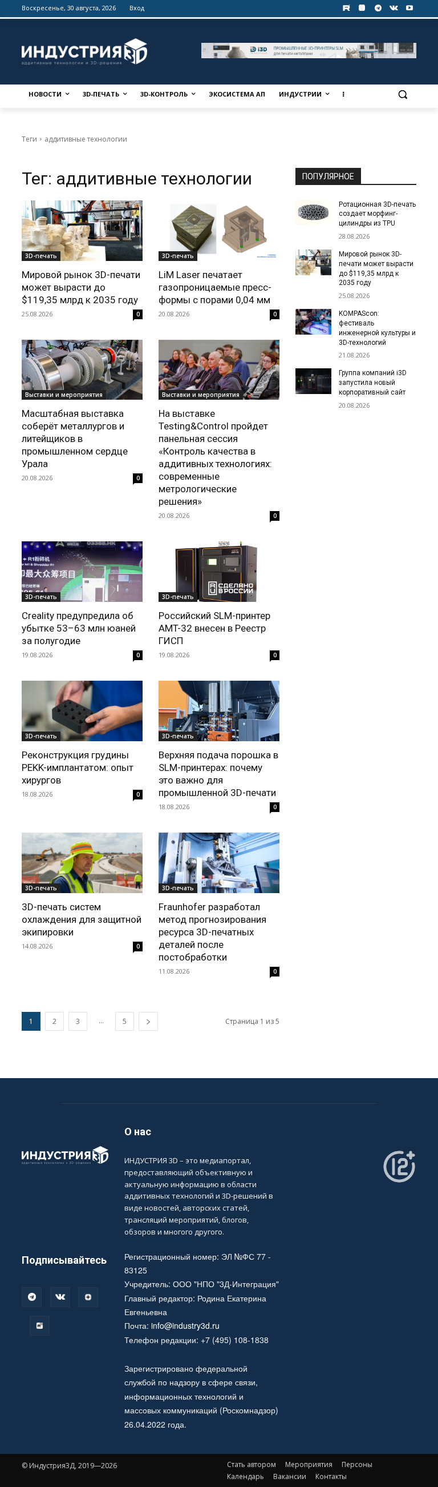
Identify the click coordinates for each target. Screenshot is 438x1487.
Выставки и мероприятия (64, 395)
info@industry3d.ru (185, 1325)
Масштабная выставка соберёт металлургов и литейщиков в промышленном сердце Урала (75, 438)
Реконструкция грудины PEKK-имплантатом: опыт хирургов (77, 767)
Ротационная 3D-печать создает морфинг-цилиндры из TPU (377, 214)
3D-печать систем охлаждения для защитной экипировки (81, 919)
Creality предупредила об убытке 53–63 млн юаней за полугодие (79, 628)
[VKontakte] (393, 8)
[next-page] (148, 1021)
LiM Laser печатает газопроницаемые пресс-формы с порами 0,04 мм (215, 287)
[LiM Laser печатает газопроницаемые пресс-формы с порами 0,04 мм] (219, 230)
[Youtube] (409, 8)
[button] (403, 94)
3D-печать (41, 256)
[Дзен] (88, 1297)
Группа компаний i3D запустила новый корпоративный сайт (373, 382)
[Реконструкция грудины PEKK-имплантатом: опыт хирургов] (82, 711)
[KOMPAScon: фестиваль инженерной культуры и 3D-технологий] (313, 321)
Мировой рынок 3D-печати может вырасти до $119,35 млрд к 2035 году (81, 287)
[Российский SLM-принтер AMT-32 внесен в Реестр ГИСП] (219, 571)
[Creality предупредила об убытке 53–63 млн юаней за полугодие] (82, 571)
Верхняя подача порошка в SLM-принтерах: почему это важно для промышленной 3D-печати (218, 773)
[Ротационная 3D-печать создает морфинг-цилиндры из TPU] (313, 212)
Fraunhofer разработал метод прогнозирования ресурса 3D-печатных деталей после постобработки (212, 932)
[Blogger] (361, 8)
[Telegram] (377, 8)
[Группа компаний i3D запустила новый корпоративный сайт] (313, 380)
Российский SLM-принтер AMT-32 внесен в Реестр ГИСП (214, 628)
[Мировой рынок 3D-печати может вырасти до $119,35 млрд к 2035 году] (82, 230)
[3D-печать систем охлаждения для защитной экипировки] (82, 863)
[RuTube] (40, 1326)
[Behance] (346, 8)
